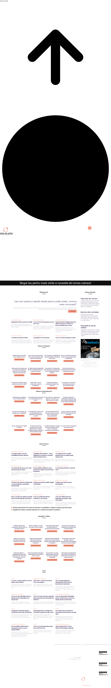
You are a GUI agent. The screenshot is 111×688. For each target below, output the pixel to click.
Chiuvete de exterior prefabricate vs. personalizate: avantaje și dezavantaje (21, 484)
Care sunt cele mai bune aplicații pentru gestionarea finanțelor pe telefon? (43, 597)
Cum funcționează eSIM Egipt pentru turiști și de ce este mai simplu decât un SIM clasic (64, 597)
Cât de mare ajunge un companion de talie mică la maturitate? (68, 527)
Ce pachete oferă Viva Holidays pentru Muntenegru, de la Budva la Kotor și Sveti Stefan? (68, 541)
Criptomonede (94, 365)
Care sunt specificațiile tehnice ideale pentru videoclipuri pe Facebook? (21, 597)
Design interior (60, 451)
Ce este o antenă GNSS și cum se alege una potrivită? (21, 581)
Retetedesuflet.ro (86, 685)
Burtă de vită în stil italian (90, 312)
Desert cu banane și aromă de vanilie (55, 275)
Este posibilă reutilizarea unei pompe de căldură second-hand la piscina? (43, 469)
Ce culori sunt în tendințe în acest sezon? (68, 426)
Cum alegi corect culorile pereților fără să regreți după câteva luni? (64, 455)
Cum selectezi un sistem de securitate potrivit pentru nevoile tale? (65, 612)
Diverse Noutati (55, 271)
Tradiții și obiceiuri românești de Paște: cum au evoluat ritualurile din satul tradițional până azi (68, 399)
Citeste (72, 311)
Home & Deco (38, 451)
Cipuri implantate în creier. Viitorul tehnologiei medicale (64, 627)
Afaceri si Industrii (39, 480)
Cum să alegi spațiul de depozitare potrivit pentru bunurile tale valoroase (63, 582)
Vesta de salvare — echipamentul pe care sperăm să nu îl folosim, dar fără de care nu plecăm (19, 555)
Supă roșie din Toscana (89, 298)
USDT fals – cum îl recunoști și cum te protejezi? (42, 581)
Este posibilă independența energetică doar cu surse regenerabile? (19, 628)
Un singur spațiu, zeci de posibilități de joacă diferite (19, 454)
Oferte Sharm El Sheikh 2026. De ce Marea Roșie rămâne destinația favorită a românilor (52, 541)
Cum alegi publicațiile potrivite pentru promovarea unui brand (52, 527)
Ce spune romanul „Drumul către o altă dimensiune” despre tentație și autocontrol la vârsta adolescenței (35, 428)
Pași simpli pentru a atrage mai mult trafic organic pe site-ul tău (43, 611)
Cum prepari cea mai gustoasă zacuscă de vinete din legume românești (52, 555)
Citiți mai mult (19, 401)
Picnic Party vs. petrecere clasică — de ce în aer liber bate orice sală (52, 399)
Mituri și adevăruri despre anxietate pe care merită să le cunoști (35, 554)
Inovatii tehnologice (62, 594)
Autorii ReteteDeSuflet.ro (50, 278)
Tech (13, 578)
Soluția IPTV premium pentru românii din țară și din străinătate (21, 611)
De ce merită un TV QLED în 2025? (19, 426)
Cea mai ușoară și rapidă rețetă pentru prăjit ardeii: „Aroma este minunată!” (104, 658)
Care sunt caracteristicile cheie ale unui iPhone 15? (43, 627)
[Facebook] (69, 661)
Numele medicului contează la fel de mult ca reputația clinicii (19, 527)
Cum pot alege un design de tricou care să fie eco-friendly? (68, 413)
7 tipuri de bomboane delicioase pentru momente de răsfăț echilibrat (35, 541)
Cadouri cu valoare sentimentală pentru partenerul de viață (19, 540)
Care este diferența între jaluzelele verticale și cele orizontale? (63, 498)
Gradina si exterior (17, 451)
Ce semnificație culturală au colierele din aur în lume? (35, 399)
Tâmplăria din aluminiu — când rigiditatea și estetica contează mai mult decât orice (43, 455)
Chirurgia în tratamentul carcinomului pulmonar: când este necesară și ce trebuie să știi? (68, 555)
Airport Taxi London (94, 360)
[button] (90, 228)
